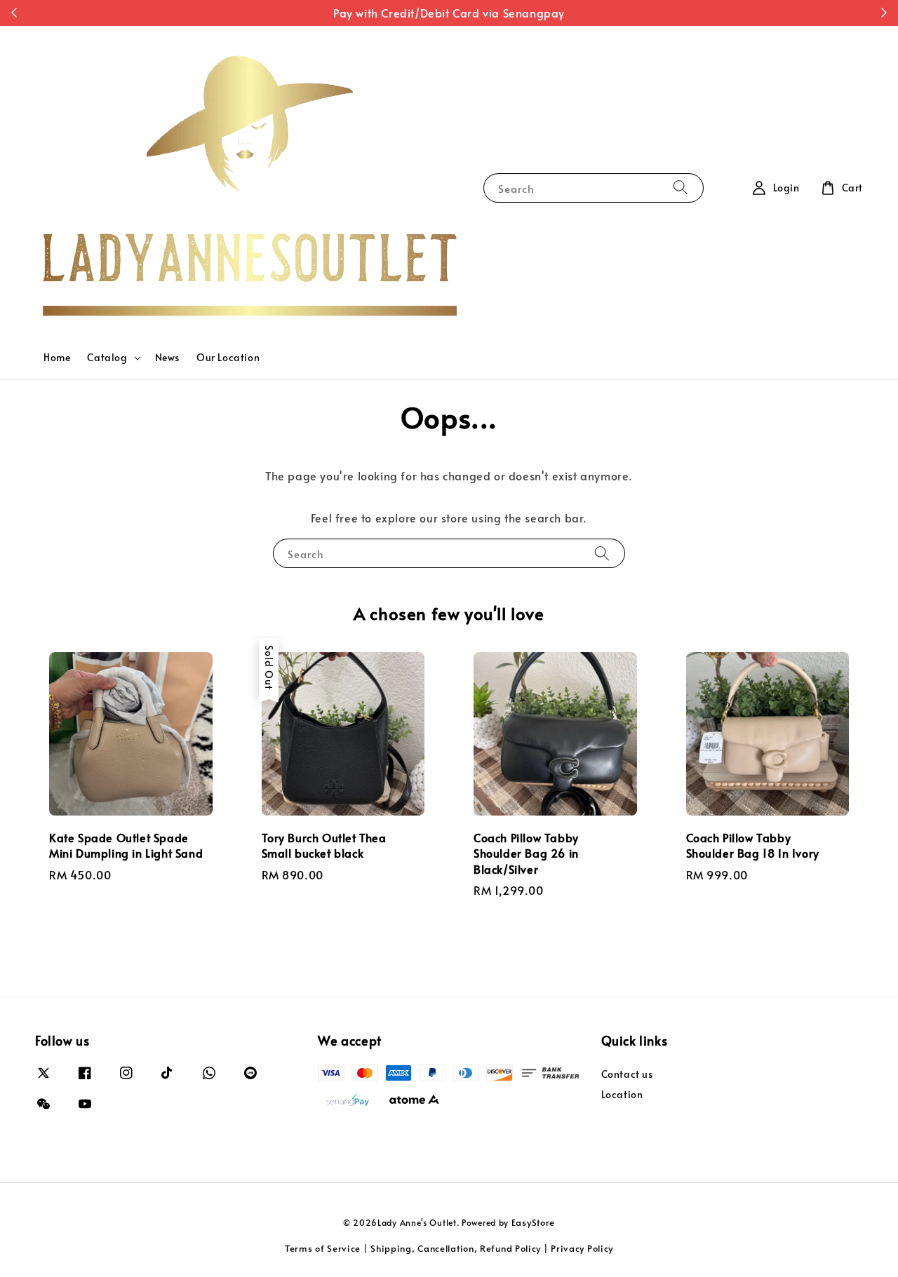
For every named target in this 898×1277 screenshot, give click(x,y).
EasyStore (533, 1222)
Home (56, 357)
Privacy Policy (582, 1248)
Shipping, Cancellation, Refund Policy (455, 1248)
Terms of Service (323, 1248)
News (167, 357)
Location (622, 1094)
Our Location (228, 357)
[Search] (680, 187)
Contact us (627, 1074)
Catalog (107, 357)
